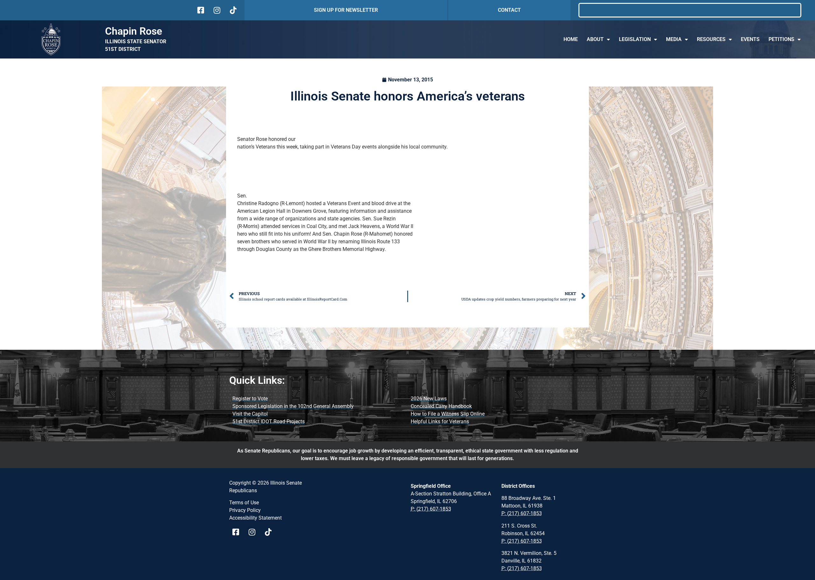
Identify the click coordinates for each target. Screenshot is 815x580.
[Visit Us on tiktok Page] (270, 532)
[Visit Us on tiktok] (232, 10)
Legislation (635, 39)
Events (750, 39)
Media (674, 39)
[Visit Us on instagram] (216, 10)
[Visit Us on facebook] (200, 10)
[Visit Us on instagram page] (254, 532)
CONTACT (509, 10)
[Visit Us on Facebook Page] (238, 532)
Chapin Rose (133, 31)
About (595, 39)
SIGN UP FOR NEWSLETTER (346, 10)
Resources (711, 39)
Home (570, 39)
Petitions (781, 39)
